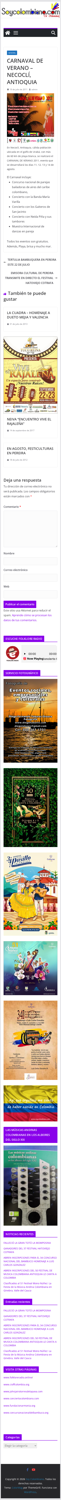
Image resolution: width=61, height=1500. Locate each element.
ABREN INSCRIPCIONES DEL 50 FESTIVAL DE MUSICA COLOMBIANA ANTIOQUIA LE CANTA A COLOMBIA (30, 1274)
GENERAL (12, 53)
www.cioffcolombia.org (16, 1384)
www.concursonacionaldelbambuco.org (26, 1412)
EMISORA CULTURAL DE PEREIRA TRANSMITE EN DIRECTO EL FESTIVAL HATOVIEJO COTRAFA (29, 278)
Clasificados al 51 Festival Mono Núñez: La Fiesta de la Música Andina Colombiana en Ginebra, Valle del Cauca (28, 1287)
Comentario (12, 507)
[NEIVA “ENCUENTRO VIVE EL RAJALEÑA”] (30, 339)
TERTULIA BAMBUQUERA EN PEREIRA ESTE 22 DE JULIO (32, 262)
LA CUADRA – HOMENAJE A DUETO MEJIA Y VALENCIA (28, 314)
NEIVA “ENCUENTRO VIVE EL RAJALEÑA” (29, 421)
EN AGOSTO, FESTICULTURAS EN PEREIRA (30, 450)
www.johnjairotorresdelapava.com (23, 1391)
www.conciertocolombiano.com (21, 1398)
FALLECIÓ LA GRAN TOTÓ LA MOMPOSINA (27, 1242)
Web (6, 586)
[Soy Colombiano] (8, 33)
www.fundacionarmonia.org (19, 1405)
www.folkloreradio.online (18, 1377)
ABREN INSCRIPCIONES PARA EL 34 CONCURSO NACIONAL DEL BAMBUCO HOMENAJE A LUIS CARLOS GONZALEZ (30, 1261)
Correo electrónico (16, 570)
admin (34, 89)
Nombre (9, 553)
